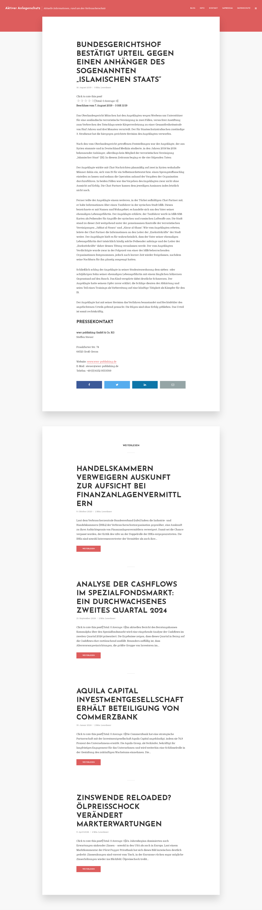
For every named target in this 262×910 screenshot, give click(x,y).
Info (202, 8)
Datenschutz (243, 8)
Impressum (227, 8)
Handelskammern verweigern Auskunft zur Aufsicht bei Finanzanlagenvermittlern (128, 487)
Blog (192, 8)
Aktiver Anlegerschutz (22, 8)
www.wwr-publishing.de (101, 361)
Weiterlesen (88, 549)
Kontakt (213, 8)
